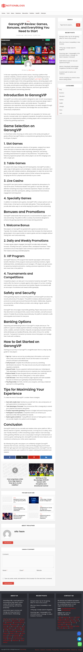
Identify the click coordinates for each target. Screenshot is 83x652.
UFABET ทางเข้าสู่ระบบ (64, 621)
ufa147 (5, 626)
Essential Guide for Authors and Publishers (45, 517)
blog (28, 21)
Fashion (32, 13)
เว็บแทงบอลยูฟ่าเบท (19, 622)
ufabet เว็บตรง (69, 619)
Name (5, 570)
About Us (37, 649)
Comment (6, 554)
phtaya (72, 621)
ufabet (9, 626)
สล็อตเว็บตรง (6, 619)
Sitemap (80, 649)
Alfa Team (37, 35)
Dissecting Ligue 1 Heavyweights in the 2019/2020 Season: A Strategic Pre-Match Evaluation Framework (69, 55)
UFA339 (18, 628)
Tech (8, 13)
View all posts (7, 542)
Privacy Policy (55, 649)
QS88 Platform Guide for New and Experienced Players (46, 509)
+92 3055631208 (66, 610)
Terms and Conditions (65, 649)
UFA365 (14, 626)
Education (25, 13)
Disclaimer (48, 649)
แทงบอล (20, 626)
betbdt (69, 624)
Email (22, 570)
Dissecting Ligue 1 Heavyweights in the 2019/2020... (19, 509)
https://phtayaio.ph (62, 626)
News (12, 13)
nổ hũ (76, 619)
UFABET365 (12, 631)
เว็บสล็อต (71, 626)
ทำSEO (71, 628)
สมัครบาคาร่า (17, 630)
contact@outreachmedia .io (68, 608)
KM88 (22, 628)
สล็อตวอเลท (62, 619)
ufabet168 (5, 633)
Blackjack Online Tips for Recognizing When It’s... (20, 501)
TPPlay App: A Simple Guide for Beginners (45, 500)
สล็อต (23, 630)
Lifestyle (43, 13)
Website (39, 570)
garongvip (38, 79)
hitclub (64, 624)
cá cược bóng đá (16, 638)
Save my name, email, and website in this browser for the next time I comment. (28, 578)
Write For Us (74, 649)
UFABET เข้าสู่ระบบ (15, 633)
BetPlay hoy (20, 631)
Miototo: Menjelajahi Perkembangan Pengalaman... (19, 517)
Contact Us (42, 649)
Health (37, 13)
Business (18, 13)
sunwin (10, 635)
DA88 (5, 630)
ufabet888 (16, 635)
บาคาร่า (21, 624)
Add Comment (28, 35)
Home (3, 13)
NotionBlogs (23, 649)
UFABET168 (14, 619)
